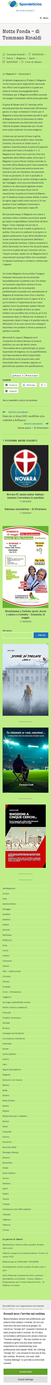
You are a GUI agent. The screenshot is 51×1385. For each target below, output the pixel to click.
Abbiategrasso (9, 888)
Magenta (21, 58)
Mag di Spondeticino (12, 1069)
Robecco (6, 1157)
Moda (5, 1090)
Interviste (7, 1043)
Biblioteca (7, 935)
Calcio (9, 58)
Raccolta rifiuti (9, 1147)
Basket (6, 924)
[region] (25, 1347)
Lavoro (6, 1059)
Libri (5, 1064)
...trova (40, 635)
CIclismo (7, 976)
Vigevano (7, 1219)
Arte (5, 899)
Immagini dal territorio (13, 1033)
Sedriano (7, 1183)
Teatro (6, 1194)
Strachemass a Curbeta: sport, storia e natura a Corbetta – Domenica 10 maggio (25, 614)
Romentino (8, 1163)
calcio (22, 400)
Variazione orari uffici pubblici (17, 1209)
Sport (32, 58)
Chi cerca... (7, 630)
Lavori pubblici (9, 1054)
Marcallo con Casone (12, 1080)
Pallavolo (7, 1142)
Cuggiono (7, 997)
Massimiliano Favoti (12, 1244)
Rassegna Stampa (10, 1152)
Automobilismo (9, 904)
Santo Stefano (9, 1173)
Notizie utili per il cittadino (15, 1116)
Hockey (6, 1028)
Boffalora (7, 940)
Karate (5, 1049)
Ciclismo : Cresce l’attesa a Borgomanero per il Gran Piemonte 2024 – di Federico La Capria (23, 1282)
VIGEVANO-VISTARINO (28, 1262)
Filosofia (7, 1012)
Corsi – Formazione (12, 992)
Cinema (6, 981)
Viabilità (6, 1214)
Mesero (6, 1085)
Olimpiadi (7, 1132)
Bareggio (7, 909)
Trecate (6, 1204)
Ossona (6, 1137)
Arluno (6, 893)
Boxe (5, 945)
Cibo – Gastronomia (12, 971)
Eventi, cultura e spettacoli (15, 1007)
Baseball (6, 914)
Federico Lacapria (11, 1253)
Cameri (6, 955)
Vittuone (6, 1225)
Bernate (6, 930)
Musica (6, 1106)
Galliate (6, 1023)
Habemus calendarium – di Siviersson (25, 509)
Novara (6, 1121)
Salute (5, 1168)
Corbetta (6, 987)
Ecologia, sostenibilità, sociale (16, 1002)
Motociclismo (9, 1100)
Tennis (6, 1199)
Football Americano (12, 1018)
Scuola (6, 1178)
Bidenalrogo (8, 1262)
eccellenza (31, 400)
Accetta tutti (25, 1371)
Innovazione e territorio (14, 1038)
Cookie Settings (25, 1379)
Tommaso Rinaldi (15, 54)
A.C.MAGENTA (12, 400)
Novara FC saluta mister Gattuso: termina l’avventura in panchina (25, 496)
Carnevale (7, 961)
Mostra (6, 1095)
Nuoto (5, 1126)
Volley (6, 1230)
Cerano (6, 966)
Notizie (6, 1111)
